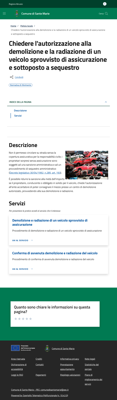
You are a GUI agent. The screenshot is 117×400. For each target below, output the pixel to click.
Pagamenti (41, 375)
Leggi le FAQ (17, 375)
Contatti (40, 364)
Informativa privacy (69, 359)
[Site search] (106, 13)
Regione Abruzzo (16, 3)
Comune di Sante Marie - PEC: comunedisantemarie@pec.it (40, 389)
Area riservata (18, 359)
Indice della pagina (20, 102)
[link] (23, 240)
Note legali (90, 359)
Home (13, 26)
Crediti (39, 359)
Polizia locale (26, 26)
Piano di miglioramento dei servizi (93, 379)
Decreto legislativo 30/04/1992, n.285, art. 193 (35, 173)
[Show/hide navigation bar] (4, 13)
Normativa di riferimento (20, 85)
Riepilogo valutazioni (70, 375)
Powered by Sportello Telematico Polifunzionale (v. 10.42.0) (39, 395)
